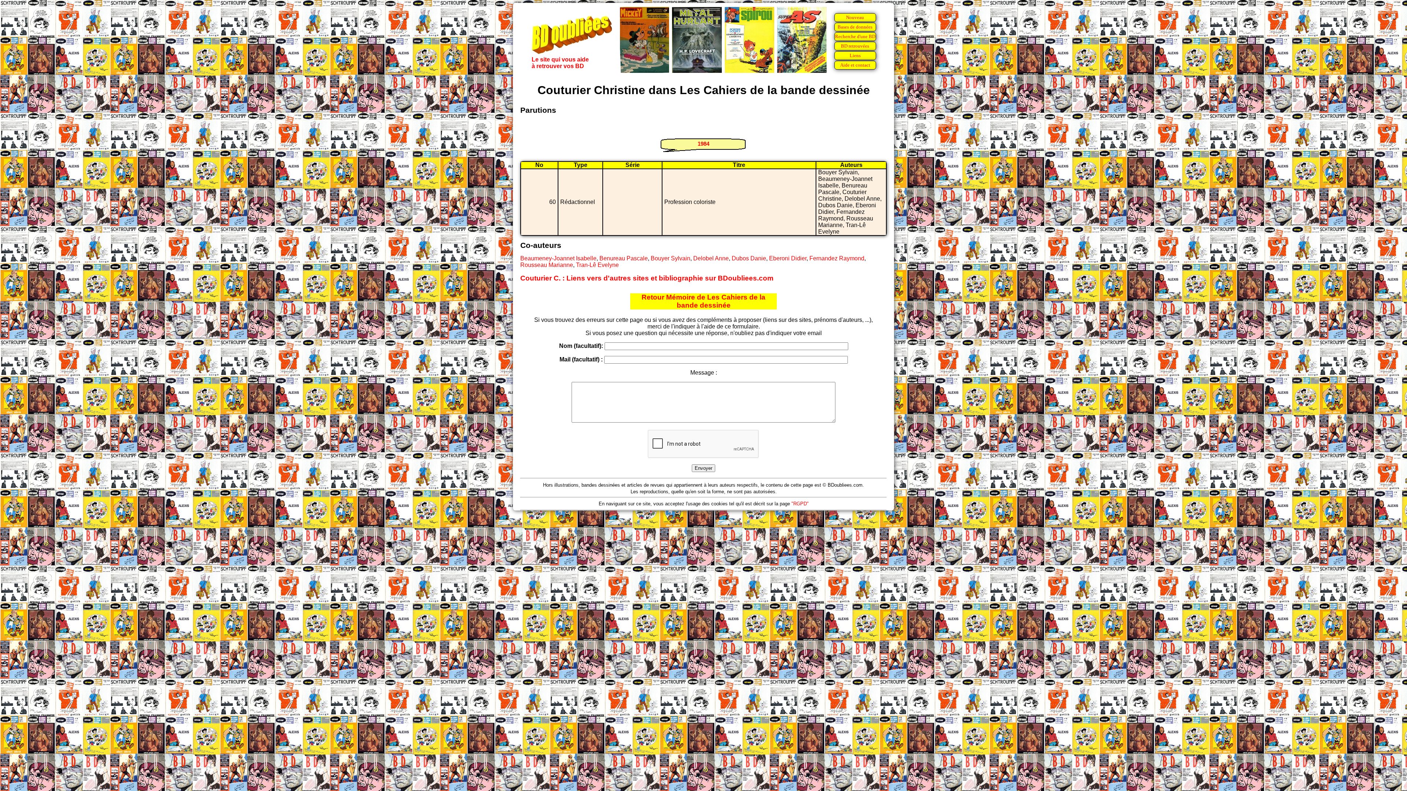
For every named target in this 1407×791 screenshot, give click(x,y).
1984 (703, 144)
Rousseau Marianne (546, 265)
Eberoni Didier (787, 258)
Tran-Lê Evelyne (597, 265)
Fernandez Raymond (836, 258)
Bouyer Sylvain (670, 258)
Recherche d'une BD (855, 36)
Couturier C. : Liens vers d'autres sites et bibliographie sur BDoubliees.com (646, 278)
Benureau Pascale (623, 258)
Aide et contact (855, 65)
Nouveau (855, 17)
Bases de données (855, 27)
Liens (855, 55)
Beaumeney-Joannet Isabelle (558, 258)
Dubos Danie (749, 258)
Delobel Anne (711, 258)
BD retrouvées (855, 46)
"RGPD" (800, 503)
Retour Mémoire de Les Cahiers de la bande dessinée (703, 301)
